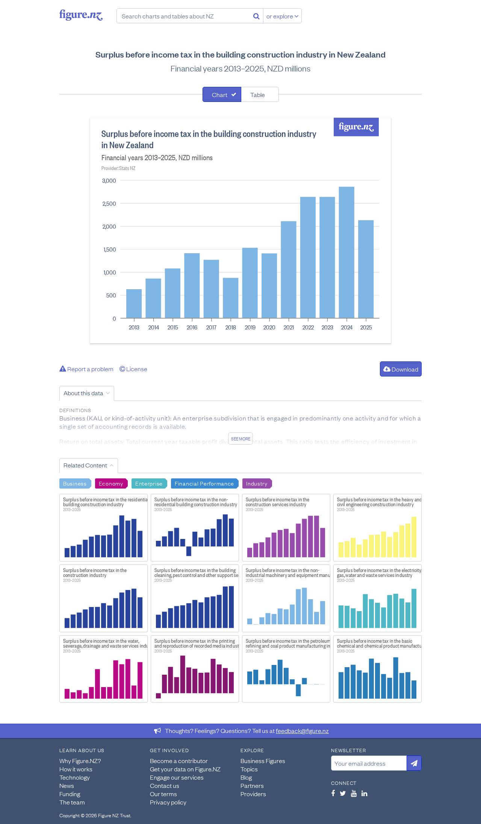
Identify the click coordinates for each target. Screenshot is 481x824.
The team (72, 802)
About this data (83, 392)
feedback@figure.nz (302, 730)
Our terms (163, 793)
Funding (69, 793)
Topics (249, 769)
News (66, 785)
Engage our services (177, 777)
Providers (253, 793)
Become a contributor (179, 760)
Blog (246, 777)
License (136, 368)
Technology (74, 777)
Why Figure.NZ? (80, 760)
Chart (219, 94)
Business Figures (262, 760)
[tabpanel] (240, 230)
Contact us (164, 785)
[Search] (256, 15)
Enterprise (149, 483)
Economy (111, 483)
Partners (252, 785)
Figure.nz (81, 15)
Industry (257, 483)
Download (404, 369)
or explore (280, 16)
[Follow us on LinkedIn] (364, 793)
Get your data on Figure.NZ (185, 769)
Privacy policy (168, 802)
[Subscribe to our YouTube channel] (354, 793)
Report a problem (89, 368)
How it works (75, 769)
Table (257, 94)
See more (240, 438)
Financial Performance (204, 483)
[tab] (222, 94)
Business (75, 483)
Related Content (85, 465)
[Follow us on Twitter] (343, 793)
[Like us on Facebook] (333, 793)
